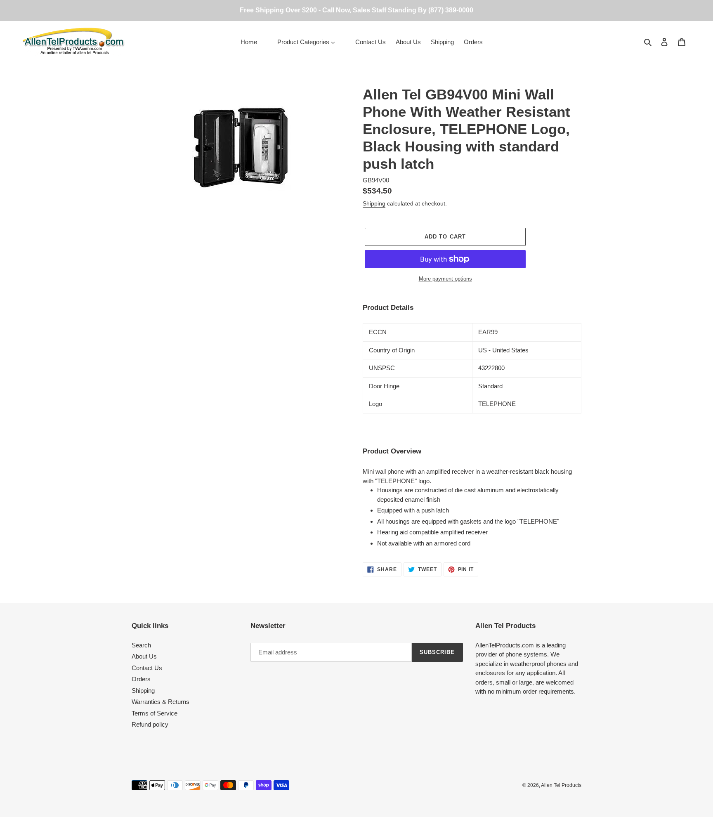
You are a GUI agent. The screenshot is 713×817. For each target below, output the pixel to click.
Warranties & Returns (160, 701)
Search (141, 645)
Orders (141, 678)
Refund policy (150, 724)
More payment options (445, 279)
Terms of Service (154, 713)
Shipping (374, 203)
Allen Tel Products (561, 785)
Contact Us (147, 667)
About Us (144, 656)
